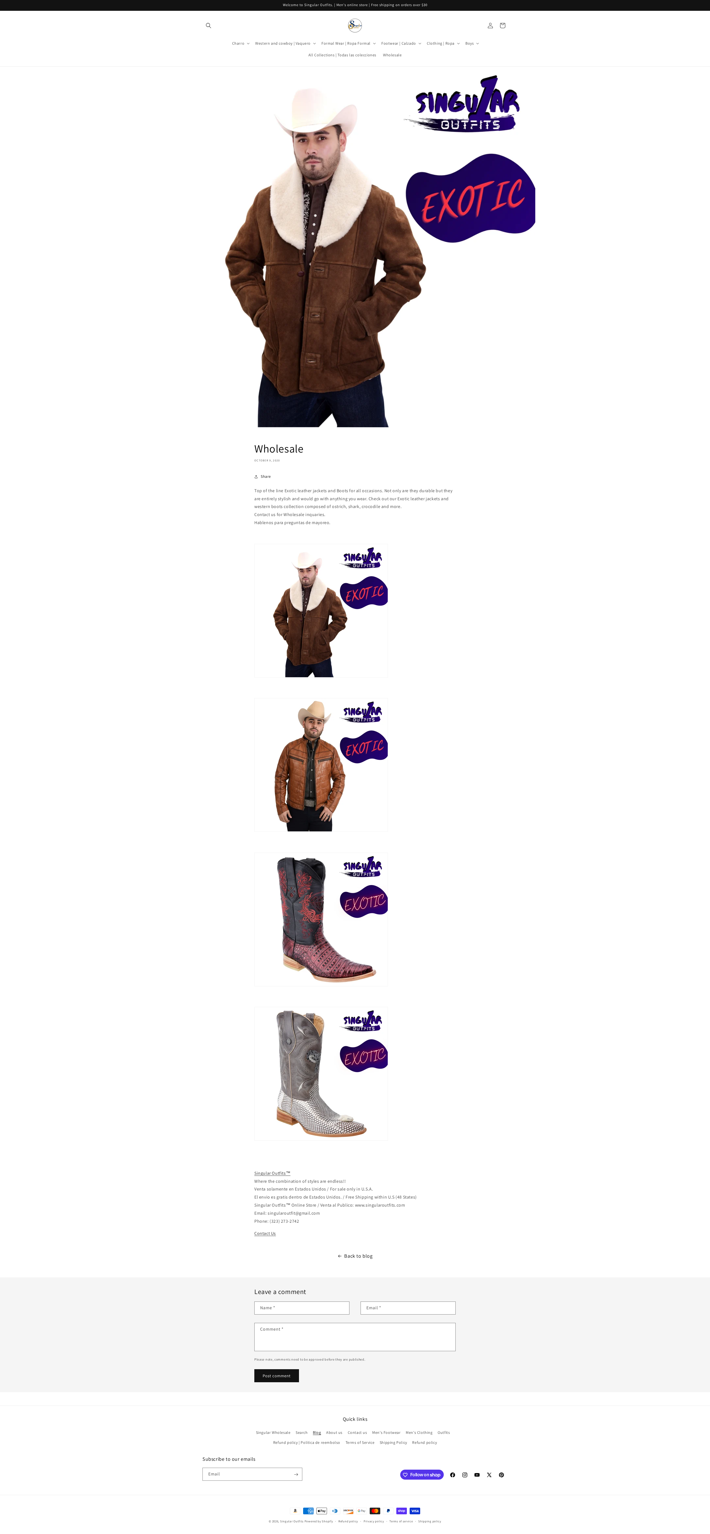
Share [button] (266, 476)
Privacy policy (374, 1521)
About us (334, 1432)
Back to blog (358, 1256)
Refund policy (424, 1442)
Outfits (444, 1432)
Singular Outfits (292, 1521)
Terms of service (401, 1521)
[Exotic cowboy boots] (321, 1140)
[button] (208, 25)
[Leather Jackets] (321, 831)
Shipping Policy (393, 1442)
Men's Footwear (386, 1432)
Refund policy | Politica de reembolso (306, 1442)
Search (302, 1432)
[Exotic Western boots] (321, 986)
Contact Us (265, 1233)
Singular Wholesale (273, 1432)
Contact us (357, 1432)
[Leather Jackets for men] (321, 677)
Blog (317, 1432)
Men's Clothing (419, 1432)
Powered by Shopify (319, 1521)
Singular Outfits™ (272, 1173)
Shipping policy (429, 1521)
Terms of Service (360, 1442)
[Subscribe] (296, 1474)
